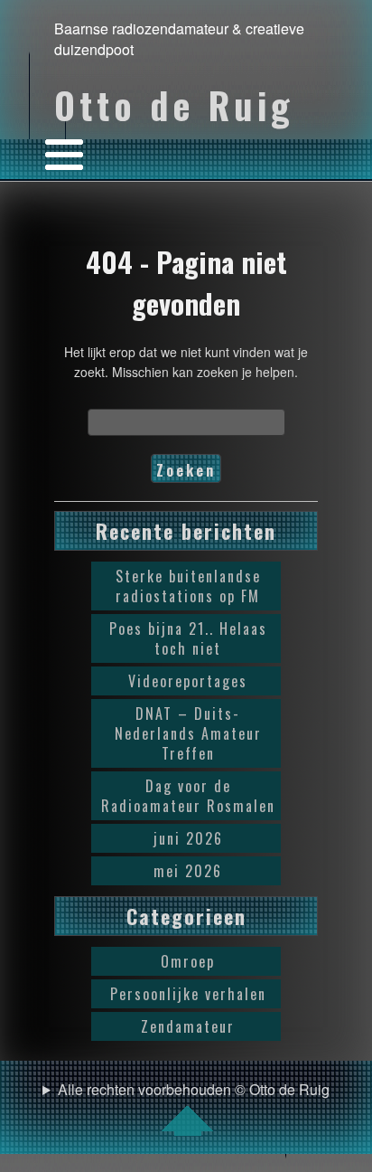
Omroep (188, 961)
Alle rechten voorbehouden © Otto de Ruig (194, 1089)
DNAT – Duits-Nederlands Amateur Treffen (188, 733)
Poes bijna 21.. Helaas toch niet (188, 638)
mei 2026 (187, 871)
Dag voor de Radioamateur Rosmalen (188, 796)
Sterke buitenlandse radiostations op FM (188, 586)
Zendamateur (188, 1026)
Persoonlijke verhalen (188, 994)
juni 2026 (188, 838)
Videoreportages (187, 681)
